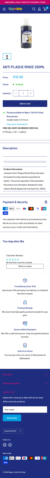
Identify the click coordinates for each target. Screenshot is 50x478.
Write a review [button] (25, 266)
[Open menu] (4, 9)
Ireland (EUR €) (10, 431)
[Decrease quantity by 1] (16, 93)
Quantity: (7, 93)
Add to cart (25, 103)
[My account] (39, 9)
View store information (17, 124)
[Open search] (33, 9)
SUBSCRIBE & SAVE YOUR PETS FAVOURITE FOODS (25, 2)
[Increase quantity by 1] (31, 93)
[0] (45, 9)
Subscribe (12, 417)
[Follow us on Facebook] (5, 445)
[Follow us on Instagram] (10, 445)
